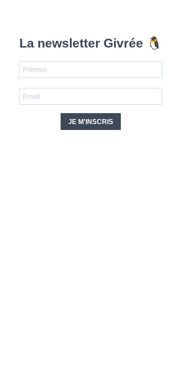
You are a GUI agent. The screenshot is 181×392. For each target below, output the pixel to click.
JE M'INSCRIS (90, 121)
